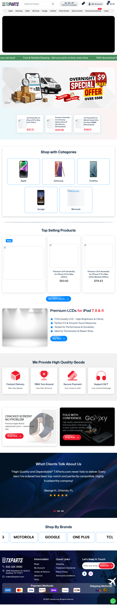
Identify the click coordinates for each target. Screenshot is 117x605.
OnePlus (53, 11)
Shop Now (12, 436)
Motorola (35, 11)
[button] (54, 511)
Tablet (27, 11)
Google (44, 11)
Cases (106, 11)
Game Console (77, 11)
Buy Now (57, 338)
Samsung (18, 11)
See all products (56, 298)
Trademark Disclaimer (66, 568)
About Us (38, 576)
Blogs (36, 564)
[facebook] (84, 573)
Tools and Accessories (93, 10)
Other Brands (64, 11)
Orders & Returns (42, 572)
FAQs (36, 579)
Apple (11, 11)
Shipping (60, 564)
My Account (39, 568)
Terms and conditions (65, 576)
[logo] (10, 4)
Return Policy (62, 572)
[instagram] (90, 573)
